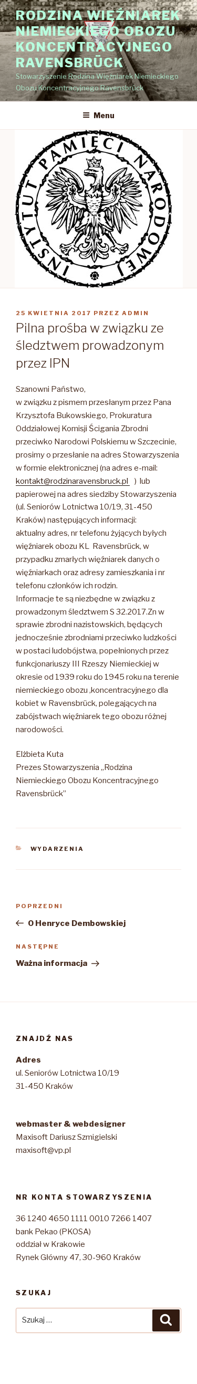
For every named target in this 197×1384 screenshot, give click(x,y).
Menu (104, 115)
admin (135, 313)
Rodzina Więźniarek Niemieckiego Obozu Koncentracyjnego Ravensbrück (98, 39)
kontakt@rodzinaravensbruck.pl (73, 481)
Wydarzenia (57, 848)
